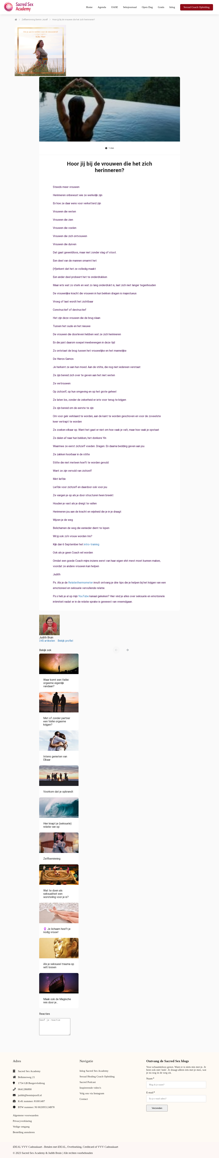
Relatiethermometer (80, 582)
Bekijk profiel (65, 640)
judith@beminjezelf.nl (30, 1095)
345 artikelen (47, 640)
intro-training (91, 544)
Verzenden (157, 1108)
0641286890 (25, 1089)
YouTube (83, 596)
